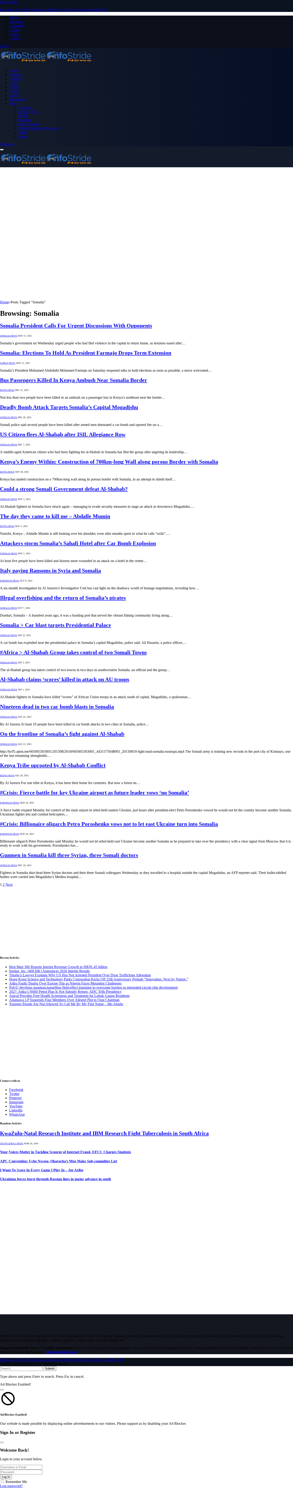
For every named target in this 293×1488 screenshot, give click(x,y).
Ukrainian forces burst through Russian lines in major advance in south (55, 1179)
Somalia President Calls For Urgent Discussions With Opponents (76, 326)
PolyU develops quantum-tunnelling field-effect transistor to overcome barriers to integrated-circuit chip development (93, 987)
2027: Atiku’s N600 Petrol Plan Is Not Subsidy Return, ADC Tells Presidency (65, 992)
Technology (17, 99)
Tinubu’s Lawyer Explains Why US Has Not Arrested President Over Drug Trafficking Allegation (80, 975)
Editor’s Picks (28, 112)
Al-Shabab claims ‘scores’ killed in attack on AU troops (64, 679)
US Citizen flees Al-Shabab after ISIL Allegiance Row (62, 434)
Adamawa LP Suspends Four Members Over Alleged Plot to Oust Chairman (64, 1000)
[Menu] (2, 149)
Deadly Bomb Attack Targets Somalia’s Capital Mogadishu (69, 407)
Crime (13, 83)
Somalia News (8, 336)
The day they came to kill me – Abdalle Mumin (55, 516)
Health (23, 116)
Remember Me (16, 1482)
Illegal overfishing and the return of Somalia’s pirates (63, 598)
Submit (49, 1368)
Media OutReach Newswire (38, 128)
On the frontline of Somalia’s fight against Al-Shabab (62, 734)
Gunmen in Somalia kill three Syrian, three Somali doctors (69, 855)
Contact (14, 38)
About (13, 17)
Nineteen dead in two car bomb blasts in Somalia (57, 707)
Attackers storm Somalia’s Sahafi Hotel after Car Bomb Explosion (78, 543)
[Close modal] (2, 1389)
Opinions (25, 120)
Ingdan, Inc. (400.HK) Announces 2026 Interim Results (49, 971)
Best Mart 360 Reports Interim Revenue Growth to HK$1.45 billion (58, 967)
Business (15, 75)
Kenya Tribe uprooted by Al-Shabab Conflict (53, 765)
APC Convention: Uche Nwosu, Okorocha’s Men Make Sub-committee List (58, 1161)
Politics (14, 91)
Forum (14, 34)
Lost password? (11, 1486)
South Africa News (11, 1143)
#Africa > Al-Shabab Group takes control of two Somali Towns (73, 652)
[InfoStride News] (46, 63)
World (22, 132)
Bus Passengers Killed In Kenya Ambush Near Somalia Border (73, 380)
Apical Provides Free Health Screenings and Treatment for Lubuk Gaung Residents (69, 996)
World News (7, 363)
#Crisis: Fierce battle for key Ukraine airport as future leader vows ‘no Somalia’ (94, 793)
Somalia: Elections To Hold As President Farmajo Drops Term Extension (85, 353)
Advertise (16, 22)
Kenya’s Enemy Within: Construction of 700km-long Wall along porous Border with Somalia (109, 462)
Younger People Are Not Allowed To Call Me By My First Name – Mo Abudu (66, 1004)
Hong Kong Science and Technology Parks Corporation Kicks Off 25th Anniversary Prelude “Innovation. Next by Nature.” (98, 979)
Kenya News (7, 390)
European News (9, 580)
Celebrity (15, 79)
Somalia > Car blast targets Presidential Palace (55, 625)
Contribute (16, 26)
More (13, 103)
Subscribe (7, 144)
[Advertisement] (146, 202)
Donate (14, 30)
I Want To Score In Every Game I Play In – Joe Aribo (41, 1170)
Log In (6, 1477)
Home (13, 70)
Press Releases (28, 124)
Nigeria (14, 87)
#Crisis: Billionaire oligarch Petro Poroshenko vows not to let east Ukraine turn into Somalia (109, 824)
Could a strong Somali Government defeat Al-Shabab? (64, 489)
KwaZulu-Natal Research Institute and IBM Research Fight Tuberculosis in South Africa (104, 1133)
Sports (13, 95)
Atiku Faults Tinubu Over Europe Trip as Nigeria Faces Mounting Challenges (65, 983)
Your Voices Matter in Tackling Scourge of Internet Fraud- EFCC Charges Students (65, 1152)
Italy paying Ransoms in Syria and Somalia (50, 571)
